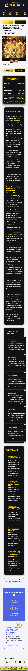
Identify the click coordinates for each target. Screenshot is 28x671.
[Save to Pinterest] (20, 662)
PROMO (4, 668)
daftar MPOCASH (14, 196)
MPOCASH (17, 120)
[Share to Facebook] (11, 662)
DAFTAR (20, 22)
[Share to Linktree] (16, 662)
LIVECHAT (25, 668)
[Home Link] (14, 4)
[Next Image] (25, 48)
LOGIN (7, 22)
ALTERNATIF (20, 668)
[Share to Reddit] (24, 662)
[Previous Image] (3, 48)
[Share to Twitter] (7, 662)
